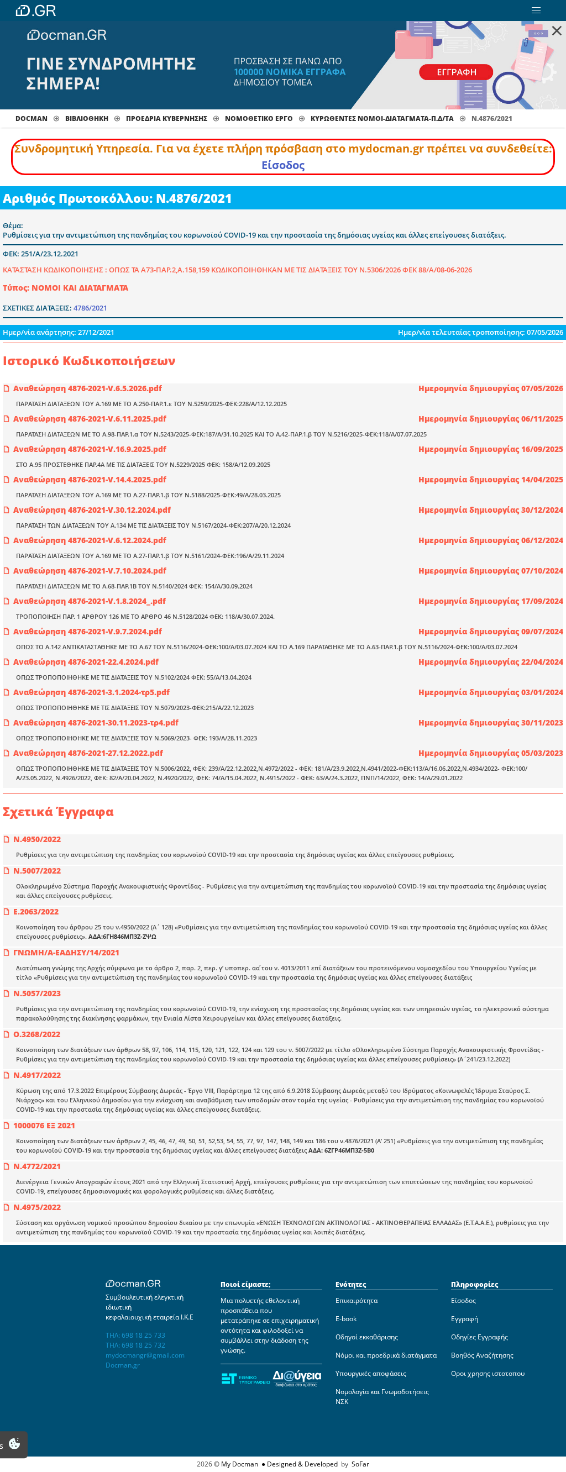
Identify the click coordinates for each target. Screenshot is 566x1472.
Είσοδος (283, 164)
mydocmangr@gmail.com (145, 1355)
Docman (31, 118)
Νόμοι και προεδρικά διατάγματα (386, 1355)
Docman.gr (123, 1365)
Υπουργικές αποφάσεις (371, 1373)
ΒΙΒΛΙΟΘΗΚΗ (86, 118)
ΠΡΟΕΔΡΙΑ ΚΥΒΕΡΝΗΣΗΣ (166, 118)
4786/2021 (90, 308)
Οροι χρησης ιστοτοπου (488, 1373)
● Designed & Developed (299, 1464)
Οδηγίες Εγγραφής (479, 1337)
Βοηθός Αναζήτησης (482, 1355)
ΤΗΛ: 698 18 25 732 (135, 1345)
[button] (536, 10)
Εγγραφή (464, 1318)
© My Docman (236, 1464)
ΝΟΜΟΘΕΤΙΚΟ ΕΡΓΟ (259, 118)
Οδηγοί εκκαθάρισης (367, 1337)
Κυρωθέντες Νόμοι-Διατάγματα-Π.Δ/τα (382, 118)
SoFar (360, 1464)
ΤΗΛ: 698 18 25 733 (135, 1335)
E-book (346, 1318)
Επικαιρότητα (357, 1300)
